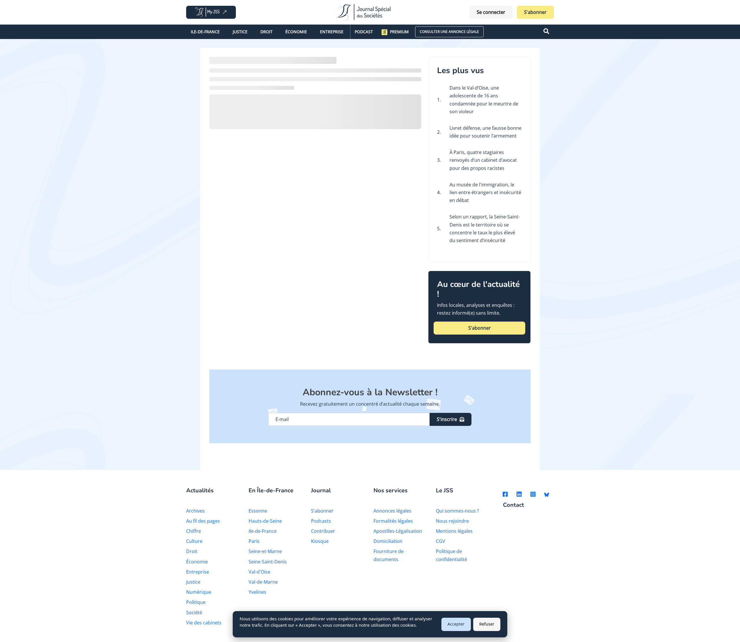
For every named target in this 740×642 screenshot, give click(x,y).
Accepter (456, 624)
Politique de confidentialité (451, 555)
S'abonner (535, 12)
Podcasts (321, 521)
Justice (240, 31)
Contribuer (323, 531)
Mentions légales (454, 531)
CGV (440, 541)
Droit (266, 31)
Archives (195, 511)
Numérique (198, 592)
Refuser (486, 624)
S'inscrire (447, 419)
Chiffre (193, 531)
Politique (196, 602)
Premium (399, 31)
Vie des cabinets (203, 622)
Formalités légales (393, 521)
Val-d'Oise (259, 572)
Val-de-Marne (263, 582)
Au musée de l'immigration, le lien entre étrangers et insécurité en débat (485, 192)
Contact (513, 505)
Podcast (364, 31)
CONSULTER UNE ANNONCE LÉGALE (449, 31)
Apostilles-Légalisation (397, 531)
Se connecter (491, 12)
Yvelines (257, 592)
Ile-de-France (205, 31)
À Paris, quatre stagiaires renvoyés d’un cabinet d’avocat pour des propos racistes (483, 160)
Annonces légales (392, 511)
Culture (194, 541)
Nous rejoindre (452, 521)
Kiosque (320, 541)
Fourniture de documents (388, 555)
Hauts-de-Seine (265, 521)
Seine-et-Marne (265, 551)
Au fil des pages (203, 521)
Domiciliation (387, 541)
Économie (296, 31)
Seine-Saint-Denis (268, 561)
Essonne (258, 511)
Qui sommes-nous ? (457, 511)
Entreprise (331, 31)
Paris (254, 541)
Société (194, 612)
